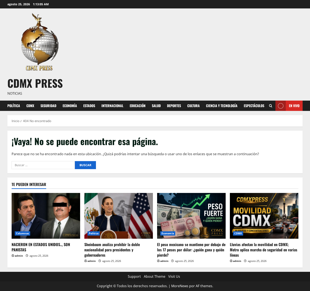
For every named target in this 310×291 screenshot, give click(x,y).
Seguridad (48, 105)
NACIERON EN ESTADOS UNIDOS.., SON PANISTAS (41, 247)
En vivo (294, 105)
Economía (70, 105)
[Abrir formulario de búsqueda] (270, 106)
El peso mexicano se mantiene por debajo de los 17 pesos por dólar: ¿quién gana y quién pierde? (191, 250)
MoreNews (179, 286)
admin (19, 255)
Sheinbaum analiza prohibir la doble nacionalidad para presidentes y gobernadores (112, 250)
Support (134, 276)
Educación (138, 105)
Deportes (174, 105)
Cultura (193, 105)
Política (13, 105)
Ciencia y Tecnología (221, 105)
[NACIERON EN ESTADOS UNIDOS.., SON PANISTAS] (46, 216)
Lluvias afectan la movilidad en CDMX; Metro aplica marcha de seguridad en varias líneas (263, 250)
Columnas (22, 233)
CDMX (30, 105)
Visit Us (174, 276)
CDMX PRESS (35, 83)
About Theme (154, 276)
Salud (156, 105)
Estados (89, 105)
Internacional (112, 105)
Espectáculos (254, 105)
